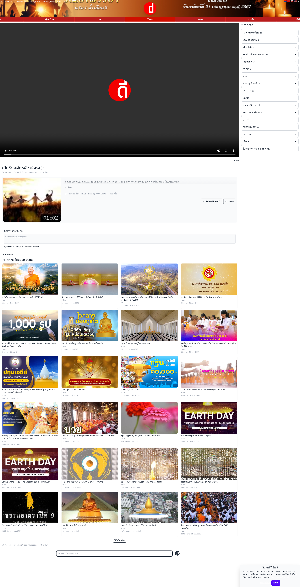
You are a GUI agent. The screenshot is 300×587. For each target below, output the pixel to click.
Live (99, 19)
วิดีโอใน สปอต (119, 540)
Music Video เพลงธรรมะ (27, 172)
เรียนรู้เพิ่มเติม (265, 582)
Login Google (15, 246)
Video (150, 19)
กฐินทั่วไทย (49, 19)
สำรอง (236, 160)
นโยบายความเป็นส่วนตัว (280, 577)
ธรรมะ (200, 19)
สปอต (45, 172)
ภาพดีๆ (251, 19)
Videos (8, 172)
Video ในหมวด (19, 260)
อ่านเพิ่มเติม (68, 187)
